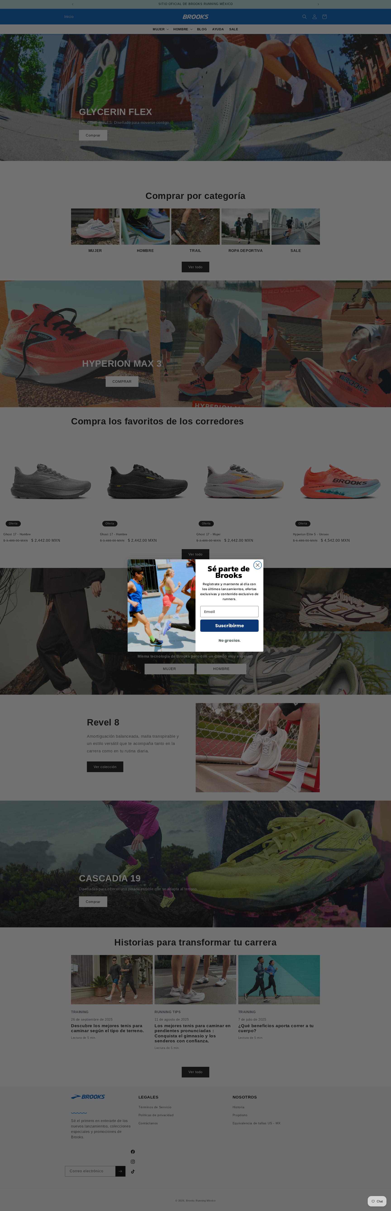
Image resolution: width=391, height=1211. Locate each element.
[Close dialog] (258, 565)
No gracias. (230, 640)
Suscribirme (229, 625)
